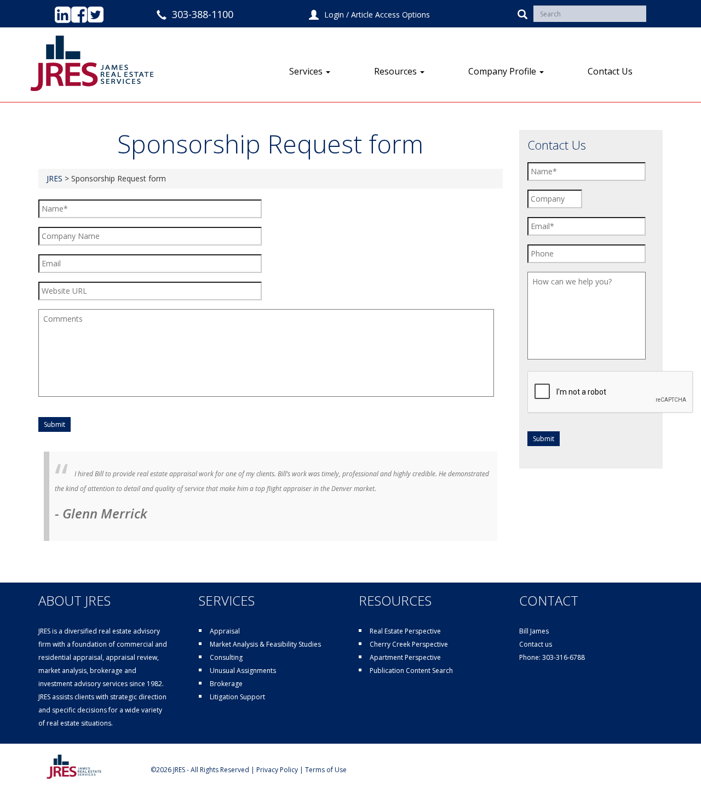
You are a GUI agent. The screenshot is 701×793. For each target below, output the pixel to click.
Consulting (226, 657)
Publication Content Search (411, 670)
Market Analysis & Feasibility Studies (265, 644)
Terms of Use (326, 769)
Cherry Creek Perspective (409, 644)
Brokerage (226, 683)
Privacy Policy (277, 769)
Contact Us (610, 71)
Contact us (535, 644)
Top (675, 767)
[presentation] (610, 392)
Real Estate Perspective (405, 631)
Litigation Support (237, 696)
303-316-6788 (563, 657)
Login (334, 14)
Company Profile (503, 71)
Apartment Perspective (405, 657)
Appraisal (225, 631)
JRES (54, 178)
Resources (396, 71)
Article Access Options (390, 14)
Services (307, 71)
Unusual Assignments (243, 670)
